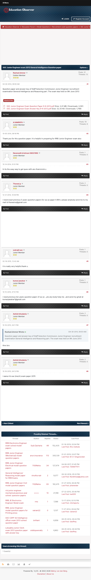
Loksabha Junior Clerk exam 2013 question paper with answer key (16, 530)
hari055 (73, 494)
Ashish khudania (20, 314)
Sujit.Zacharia (36, 445)
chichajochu (74, 503)
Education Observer (12, 27)
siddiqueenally (36, 530)
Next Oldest (8, 423)
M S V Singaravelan (77, 457)
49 (47, 445)
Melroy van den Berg (59, 571)
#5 (87, 261)
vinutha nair (36, 475)
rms (36, 501)
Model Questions (43, 27)
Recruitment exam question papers (65, 27)
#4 (87, 195)
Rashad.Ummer (19, 73)
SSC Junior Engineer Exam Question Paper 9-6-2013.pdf (30, 106)
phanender (74, 485)
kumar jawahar (19, 281)
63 (47, 484)
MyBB (36, 571)
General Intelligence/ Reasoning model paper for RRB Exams (15, 475)
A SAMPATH (18, 122)
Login (66, 19)
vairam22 (36, 510)
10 (47, 493)
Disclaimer (41, 574)
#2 (87, 133)
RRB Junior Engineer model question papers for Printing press (16, 510)
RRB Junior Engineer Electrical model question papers (16, 465)
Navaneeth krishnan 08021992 (25, 153)
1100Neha (36, 465)
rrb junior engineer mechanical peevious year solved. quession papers (16, 493)
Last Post (65, 447)
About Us (50, 574)
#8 (87, 371)
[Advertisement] (45, 47)
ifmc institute (75, 447)
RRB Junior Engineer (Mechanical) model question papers (14, 455)
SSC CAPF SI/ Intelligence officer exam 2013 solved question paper (16, 520)
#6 (87, 292)
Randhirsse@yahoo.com (79, 477)
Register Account (82, 19)
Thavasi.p (17, 184)
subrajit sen (18, 250)
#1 (87, 84)
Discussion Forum (28, 27)
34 (47, 465)
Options (83, 67)
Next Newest (82, 423)
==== (36, 493)
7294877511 (75, 467)
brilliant (36, 520)
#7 (87, 325)
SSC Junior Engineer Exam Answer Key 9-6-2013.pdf (29, 109)
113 (47, 455)
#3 (87, 164)
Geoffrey (73, 522)
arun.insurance (36, 455)
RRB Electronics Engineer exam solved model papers (16, 445)
